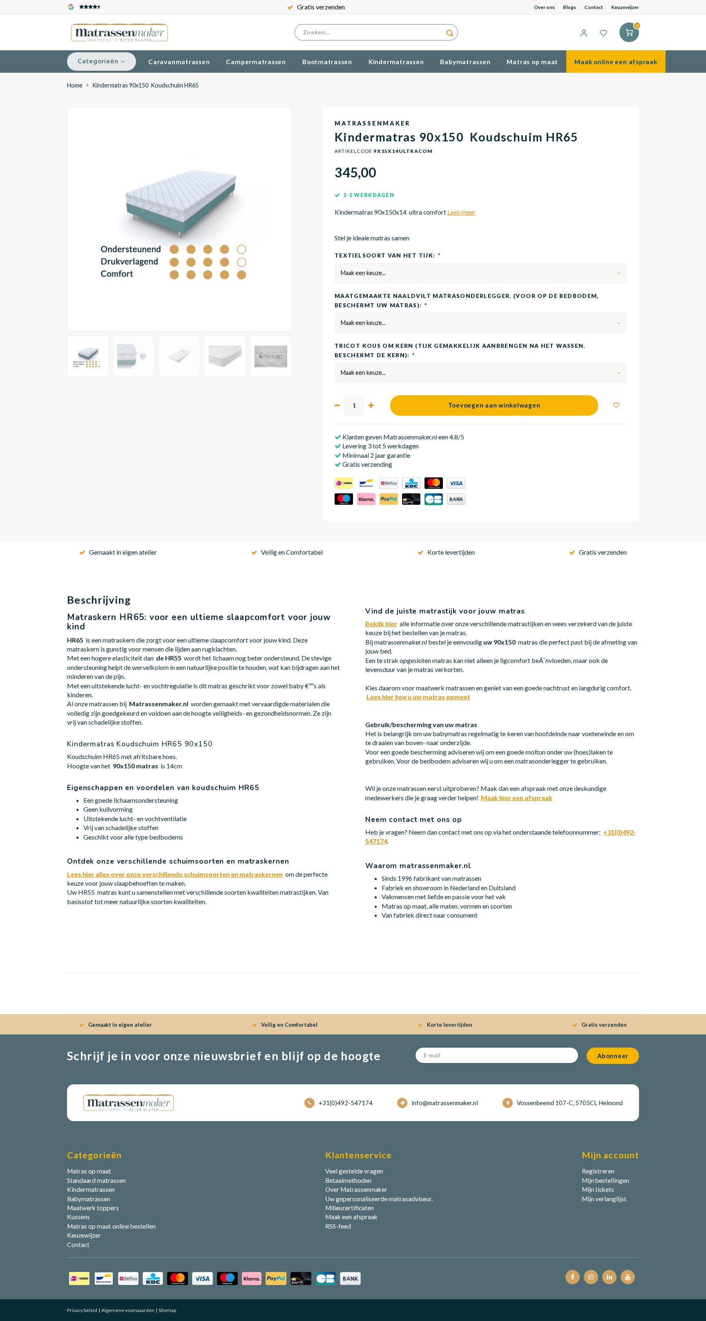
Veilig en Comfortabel (292, 552)
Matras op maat (532, 61)
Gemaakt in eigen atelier (123, 552)
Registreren (598, 1171)
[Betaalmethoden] (215, 1277)
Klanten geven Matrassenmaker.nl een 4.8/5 (402, 437)
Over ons (544, 7)
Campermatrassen (256, 61)
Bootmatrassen (327, 61)
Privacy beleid (82, 1310)
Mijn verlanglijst (604, 1198)
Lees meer (461, 212)
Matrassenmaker (372, 123)
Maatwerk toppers (93, 1207)
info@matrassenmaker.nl (444, 1102)
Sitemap (167, 1310)
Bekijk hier (381, 623)
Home (75, 85)
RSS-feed (338, 1226)
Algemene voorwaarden (127, 1310)
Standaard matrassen (96, 1180)
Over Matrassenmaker (356, 1189)
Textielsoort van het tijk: (387, 255)
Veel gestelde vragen (354, 1171)
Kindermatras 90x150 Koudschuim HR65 (145, 85)
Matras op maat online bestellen (111, 1226)
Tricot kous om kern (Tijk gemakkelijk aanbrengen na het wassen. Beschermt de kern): (460, 350)
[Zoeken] (450, 32)
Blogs (569, 7)
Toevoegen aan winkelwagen (494, 405)
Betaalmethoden (348, 1180)
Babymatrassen (465, 61)
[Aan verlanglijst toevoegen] (616, 405)
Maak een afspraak (351, 1216)
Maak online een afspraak (615, 61)
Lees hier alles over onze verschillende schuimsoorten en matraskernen (175, 874)
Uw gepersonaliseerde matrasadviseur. (379, 1198)
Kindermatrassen (396, 61)
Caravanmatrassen (179, 61)
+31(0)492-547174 (346, 1102)
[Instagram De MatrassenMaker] (591, 1277)
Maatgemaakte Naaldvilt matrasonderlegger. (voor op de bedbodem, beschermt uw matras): (467, 300)
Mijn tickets (598, 1189)
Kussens (78, 1216)
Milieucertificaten (349, 1207)
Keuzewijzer (625, 7)
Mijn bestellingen (605, 1180)
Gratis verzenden (321, 7)
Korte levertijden (451, 552)
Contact (593, 7)
